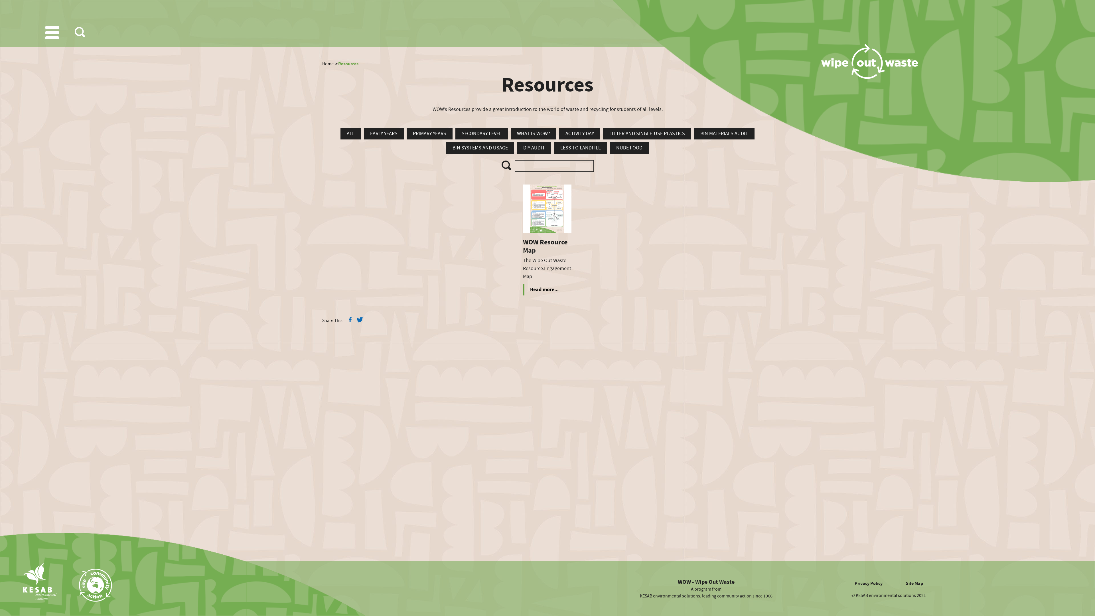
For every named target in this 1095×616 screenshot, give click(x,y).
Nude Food (629, 148)
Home (328, 64)
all (351, 133)
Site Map (914, 583)
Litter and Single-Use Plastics (647, 133)
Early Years (384, 133)
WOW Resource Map (545, 247)
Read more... (544, 289)
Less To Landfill (580, 148)
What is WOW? (533, 133)
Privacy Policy (869, 583)
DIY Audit (534, 148)
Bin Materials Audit (724, 133)
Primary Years (429, 133)
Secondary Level (482, 133)
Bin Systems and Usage (480, 148)
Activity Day (579, 133)
